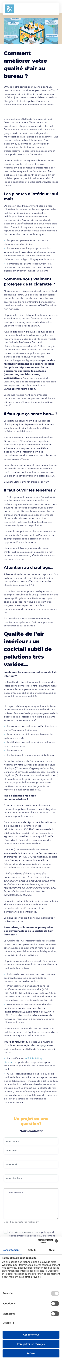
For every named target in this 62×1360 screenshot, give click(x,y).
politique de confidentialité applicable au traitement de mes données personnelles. (32, 1235)
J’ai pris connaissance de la (32, 1235)
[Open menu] (55, 9)
